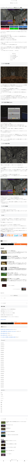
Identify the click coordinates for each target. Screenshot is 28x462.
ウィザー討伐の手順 (13, 57)
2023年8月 (2, 352)
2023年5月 (2, 358)
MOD (1, 392)
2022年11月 (2, 369)
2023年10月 (2, 348)
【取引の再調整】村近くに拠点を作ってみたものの (8, 331)
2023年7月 (2, 354)
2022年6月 (2, 379)
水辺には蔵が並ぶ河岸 (4, 333)
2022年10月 (2, 371)
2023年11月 (2, 346)
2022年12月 (2, 367)
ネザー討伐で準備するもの (14, 56)
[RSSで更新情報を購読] (20, 244)
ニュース (2, 398)
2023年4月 (2, 360)
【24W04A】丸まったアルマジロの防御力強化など (8, 309)
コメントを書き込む (14, 295)
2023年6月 (2, 356)
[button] (23, 28)
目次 (13, 53)
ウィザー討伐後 (13, 58)
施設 (1, 406)
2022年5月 (2, 381)
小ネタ (2, 400)
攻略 (1, 404)
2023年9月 (2, 350)
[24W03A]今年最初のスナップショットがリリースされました (10, 316)
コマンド (2, 396)
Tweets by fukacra (3, 319)
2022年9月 (2, 373)
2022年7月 (2, 377)
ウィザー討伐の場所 (13, 55)
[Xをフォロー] (7, 244)
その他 (2, 394)
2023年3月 (2, 362)
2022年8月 (2, 375)
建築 (1, 402)
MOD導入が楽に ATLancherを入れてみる (7, 314)
